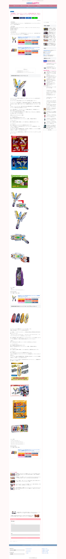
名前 (11, 533)
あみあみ (35, 42)
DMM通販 (21, 42)
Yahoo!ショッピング (35, 40)
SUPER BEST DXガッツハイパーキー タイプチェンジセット (25, 72)
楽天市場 (28, 40)
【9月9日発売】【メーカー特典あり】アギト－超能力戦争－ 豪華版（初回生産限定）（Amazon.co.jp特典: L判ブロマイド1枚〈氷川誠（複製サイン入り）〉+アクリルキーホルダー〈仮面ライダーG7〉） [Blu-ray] (49, 127)
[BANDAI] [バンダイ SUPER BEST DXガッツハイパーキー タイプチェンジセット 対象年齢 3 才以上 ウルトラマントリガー (29, 48)
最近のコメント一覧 (44, 548)
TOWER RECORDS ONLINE (46, 50)
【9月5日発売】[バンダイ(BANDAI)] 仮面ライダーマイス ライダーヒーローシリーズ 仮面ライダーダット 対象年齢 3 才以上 (51, 119)
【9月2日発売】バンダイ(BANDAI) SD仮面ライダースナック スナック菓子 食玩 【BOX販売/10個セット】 (51, 109)
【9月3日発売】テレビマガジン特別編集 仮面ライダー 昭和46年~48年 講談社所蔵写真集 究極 (51, 112)
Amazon (21, 40)
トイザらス (20, 54)
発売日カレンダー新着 (45, 551)
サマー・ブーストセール (48, 52)
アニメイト (28, 42)
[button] (55, 22)
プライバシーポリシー (29, 548)
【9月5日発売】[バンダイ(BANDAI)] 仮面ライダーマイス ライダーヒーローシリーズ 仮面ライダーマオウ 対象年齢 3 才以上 (51, 116)
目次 (24, 69)
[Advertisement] (25, 62)
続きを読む (50, 129)
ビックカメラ (27, 302)
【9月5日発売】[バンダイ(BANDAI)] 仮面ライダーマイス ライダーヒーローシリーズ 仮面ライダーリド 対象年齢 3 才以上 (51, 123)
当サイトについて (28, 551)
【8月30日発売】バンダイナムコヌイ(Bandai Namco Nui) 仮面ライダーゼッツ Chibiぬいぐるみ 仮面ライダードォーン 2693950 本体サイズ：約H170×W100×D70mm (49, 84)
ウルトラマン (12, 11)
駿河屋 (28, 54)
